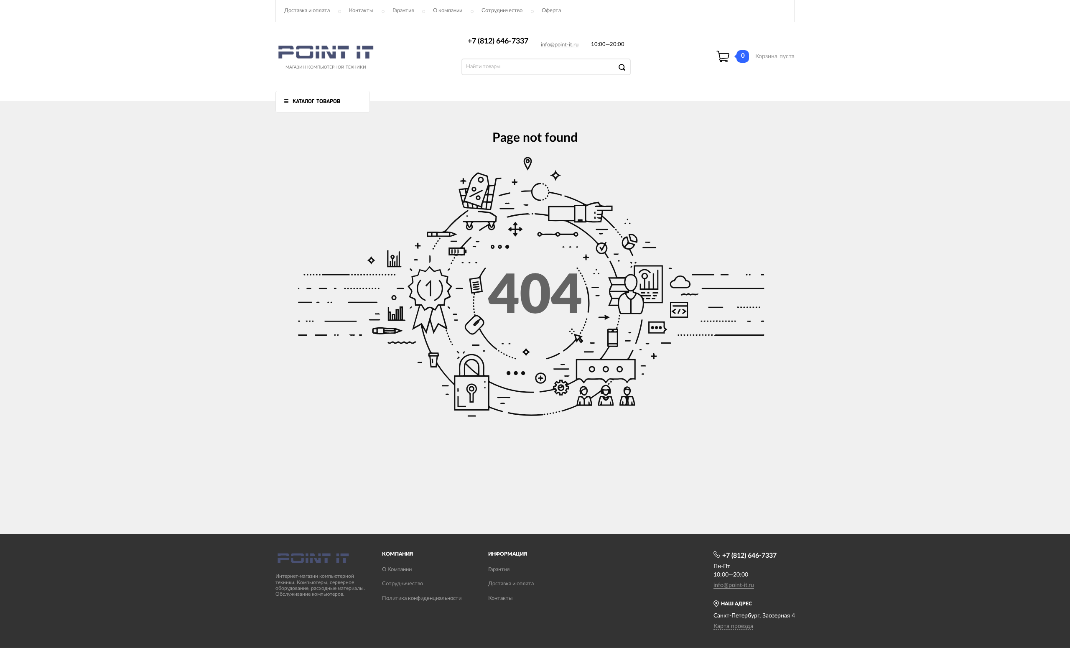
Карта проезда (733, 626)
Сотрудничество (502, 10)
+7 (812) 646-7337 (498, 41)
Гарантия (403, 10)
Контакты (361, 10)
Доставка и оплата (307, 10)
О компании (447, 10)
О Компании (397, 569)
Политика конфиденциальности (421, 598)
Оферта (551, 10)
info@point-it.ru (559, 45)
